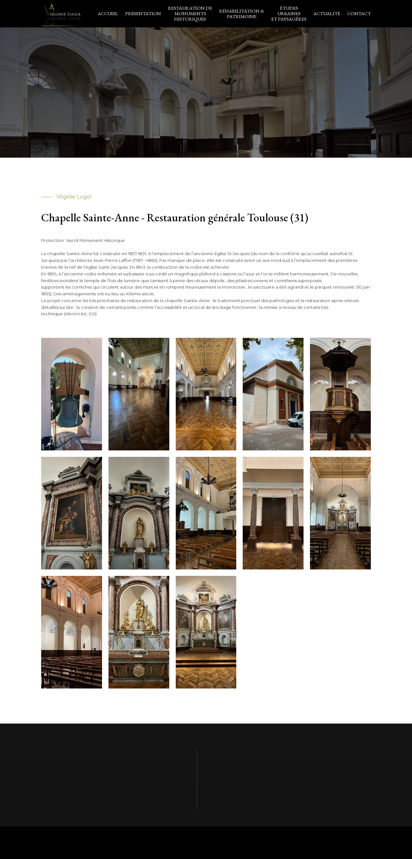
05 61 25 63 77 (247, 760)
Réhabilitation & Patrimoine (241, 13)
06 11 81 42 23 (284, 760)
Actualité (327, 13)
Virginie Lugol (122, 842)
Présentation (143, 13)
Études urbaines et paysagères (288, 13)
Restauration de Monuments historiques (190, 13)
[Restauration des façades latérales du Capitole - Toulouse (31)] (71, 450)
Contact (359, 13)
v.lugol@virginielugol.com (265, 786)
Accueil (108, 13)
